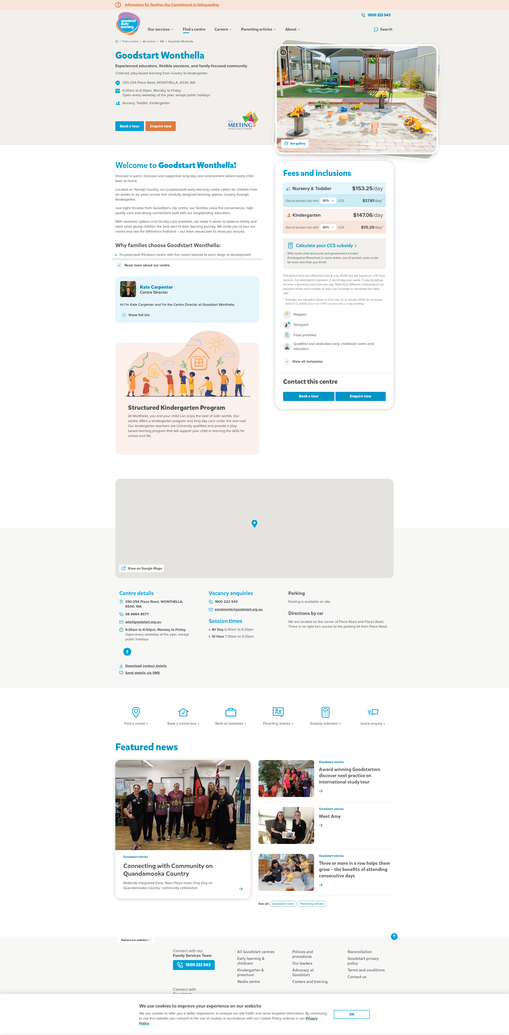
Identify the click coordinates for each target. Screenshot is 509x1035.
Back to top (394, 936)
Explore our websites (134, 940)
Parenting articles (256, 29)
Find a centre (194, 29)
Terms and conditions (366, 970)
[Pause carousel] (283, 52)
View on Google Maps (145, 568)
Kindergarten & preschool (250, 972)
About (290, 29)
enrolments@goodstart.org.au (239, 609)
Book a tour (130, 126)
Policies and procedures (302, 954)
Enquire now (160, 126)
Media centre (248, 981)
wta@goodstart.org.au (143, 622)
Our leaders (302, 963)
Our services (159, 29)
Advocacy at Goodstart (303, 972)
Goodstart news (283, 903)
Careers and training (310, 981)
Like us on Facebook (127, 652)
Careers (221, 29)
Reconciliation (360, 951)
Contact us (357, 977)
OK (352, 1014)
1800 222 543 (379, 15)
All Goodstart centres (255, 951)
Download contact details (146, 666)
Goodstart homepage (129, 23)
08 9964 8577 (137, 614)
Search (386, 29)
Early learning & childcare (250, 961)
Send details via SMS (142, 673)
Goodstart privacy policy (363, 961)
